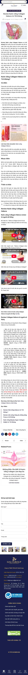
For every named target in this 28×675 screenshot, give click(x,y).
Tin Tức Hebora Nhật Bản (14, 10)
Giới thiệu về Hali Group (11, 622)
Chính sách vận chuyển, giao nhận (14, 609)
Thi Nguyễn (7, 19)
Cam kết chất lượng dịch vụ (12, 619)
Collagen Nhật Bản (7, 430)
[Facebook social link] (2, 434)
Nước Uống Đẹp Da (21, 430)
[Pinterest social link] (9, 434)
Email (2, 530)
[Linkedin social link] (13, 434)
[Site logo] (14, 5)
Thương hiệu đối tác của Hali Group (14, 625)
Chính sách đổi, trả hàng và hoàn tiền (15, 612)
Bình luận (4, 507)
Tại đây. (17, 313)
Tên (2, 524)
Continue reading (14, 482)
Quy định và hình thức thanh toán (14, 616)
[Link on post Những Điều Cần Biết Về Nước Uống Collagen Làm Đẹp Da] (14, 458)
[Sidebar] (2, 204)
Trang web (4, 536)
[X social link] (6, 434)
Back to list (14, 440)
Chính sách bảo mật (10, 606)
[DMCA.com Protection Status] (14, 633)
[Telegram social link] (16, 434)
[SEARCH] (25, 1)
